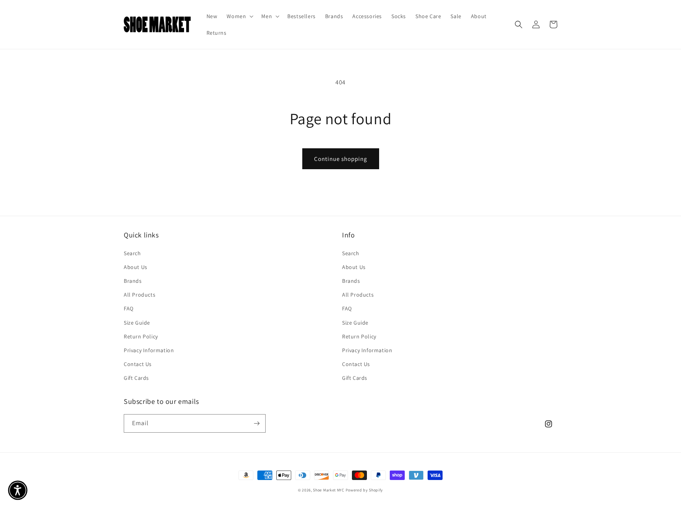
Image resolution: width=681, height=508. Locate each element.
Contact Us (138, 364)
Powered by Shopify (364, 490)
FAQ (129, 308)
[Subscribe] (256, 423)
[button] (239, 16)
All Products (139, 294)
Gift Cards (136, 377)
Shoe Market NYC (328, 490)
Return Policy (141, 336)
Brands (133, 280)
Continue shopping (340, 158)
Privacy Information (149, 350)
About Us (135, 267)
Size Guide (137, 322)
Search (132, 253)
